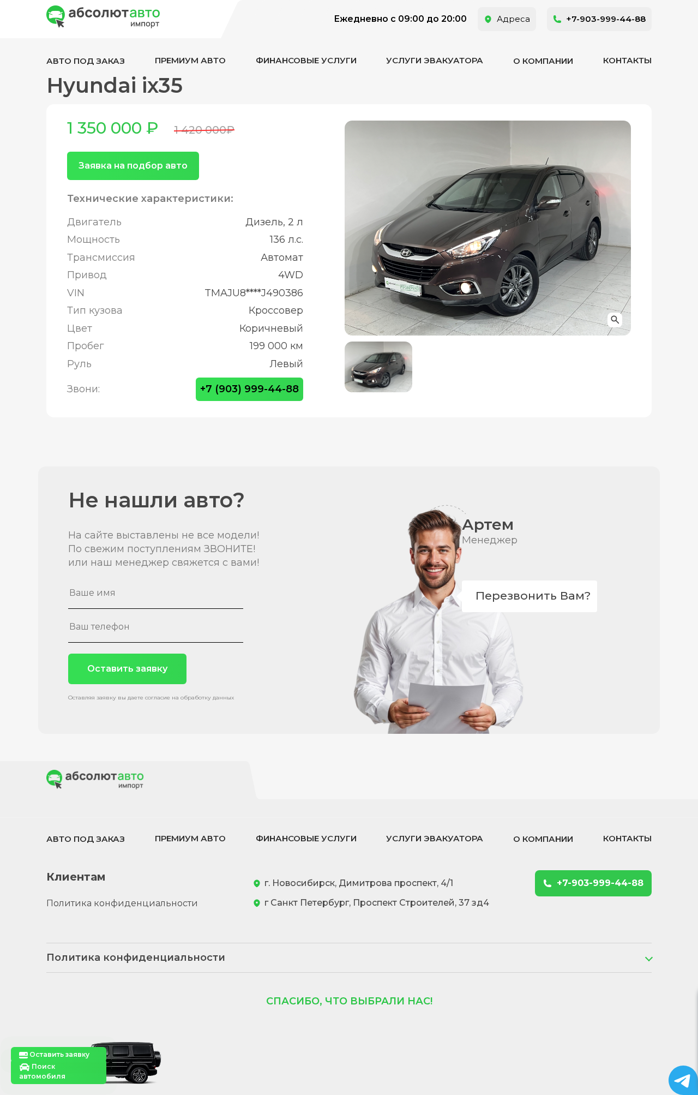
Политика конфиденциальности (122, 903)
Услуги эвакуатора (434, 60)
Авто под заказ (85, 61)
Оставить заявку (127, 668)
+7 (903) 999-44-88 (249, 389)
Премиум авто (190, 60)
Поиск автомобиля (42, 1071)
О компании (543, 61)
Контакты (627, 60)
